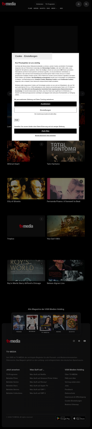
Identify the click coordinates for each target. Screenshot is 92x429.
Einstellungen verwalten (45, 110)
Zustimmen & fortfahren (45, 104)
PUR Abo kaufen (45, 131)
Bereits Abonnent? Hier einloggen (45, 135)
